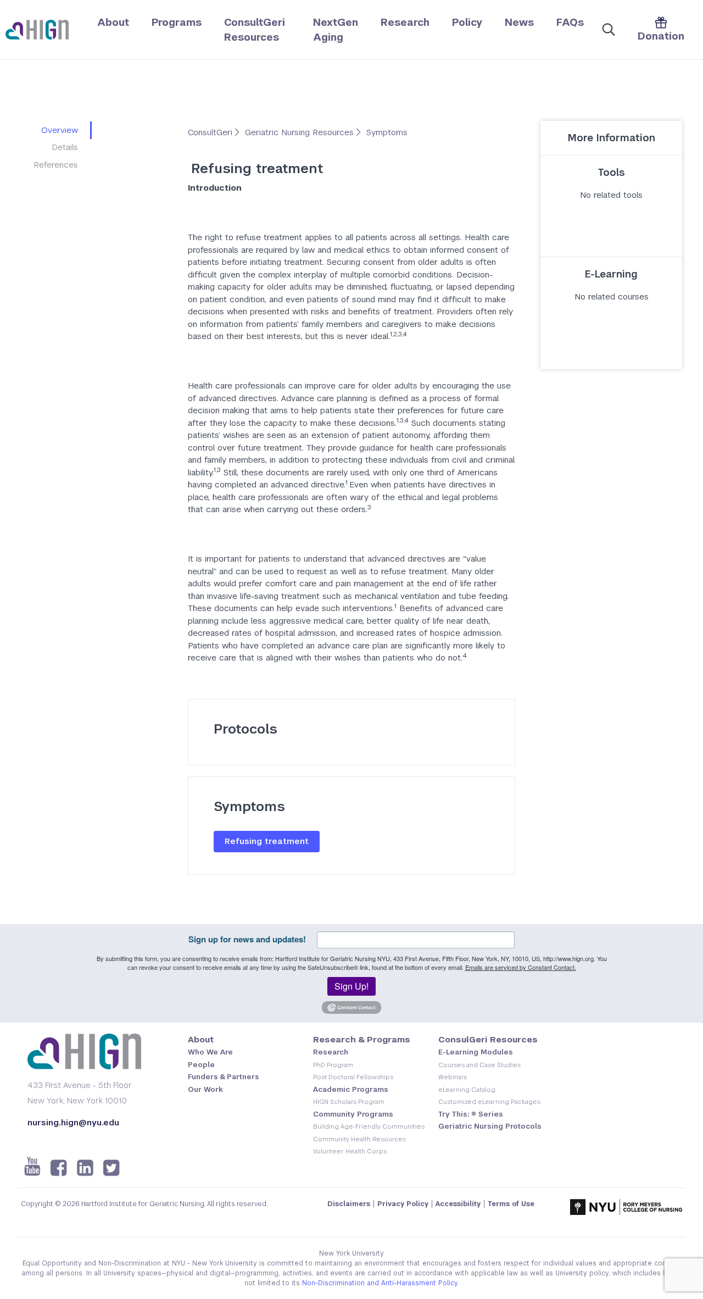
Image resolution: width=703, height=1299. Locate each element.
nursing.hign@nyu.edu (73, 1122)
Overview (59, 130)
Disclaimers (348, 1204)
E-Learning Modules (475, 1052)
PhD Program (333, 1065)
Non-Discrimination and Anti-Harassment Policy (379, 1283)
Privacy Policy (402, 1204)
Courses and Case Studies (479, 1065)
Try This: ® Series (470, 1114)
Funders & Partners (223, 1076)
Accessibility (458, 1204)
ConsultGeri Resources (254, 29)
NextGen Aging (335, 29)
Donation (661, 36)
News (519, 22)
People (201, 1064)
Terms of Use (511, 1204)
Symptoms (387, 132)
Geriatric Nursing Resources (300, 132)
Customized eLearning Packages (489, 1102)
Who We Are (210, 1052)
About (113, 22)
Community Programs (353, 1114)
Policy (467, 22)
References (56, 164)
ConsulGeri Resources (488, 1039)
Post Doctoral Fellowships (353, 1077)
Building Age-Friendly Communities (369, 1126)
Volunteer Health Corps (350, 1151)
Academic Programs (350, 1089)
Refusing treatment (267, 841)
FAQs (570, 22)
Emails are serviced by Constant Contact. (520, 967)
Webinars (452, 1077)
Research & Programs (361, 1039)
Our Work (205, 1089)
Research (405, 22)
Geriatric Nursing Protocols (490, 1126)
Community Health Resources (359, 1139)
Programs (177, 22)
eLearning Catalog (466, 1089)
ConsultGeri (211, 132)
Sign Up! (351, 986)
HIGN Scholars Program (348, 1102)
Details (65, 147)
